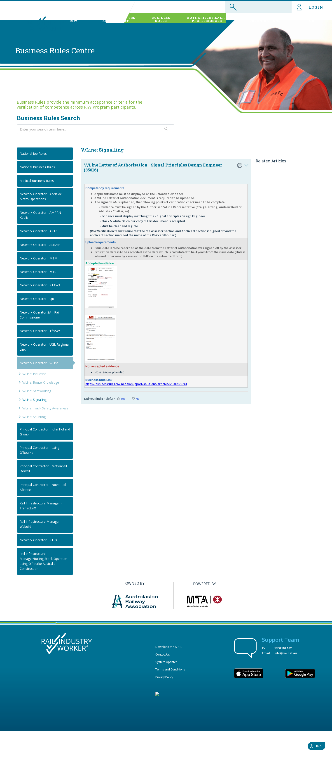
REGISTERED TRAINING (265, 19)
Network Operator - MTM (38, 258)
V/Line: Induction (34, 374)
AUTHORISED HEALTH (207, 19)
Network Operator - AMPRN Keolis (40, 215)
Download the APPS (168, 647)
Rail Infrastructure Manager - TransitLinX (41, 505)
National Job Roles (33, 153)
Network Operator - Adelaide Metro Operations (41, 196)
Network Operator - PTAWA (40, 285)
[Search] (166, 129)
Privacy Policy (164, 677)
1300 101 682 (283, 648)
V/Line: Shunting (34, 417)
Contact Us (162, 654)
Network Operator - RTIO (38, 540)
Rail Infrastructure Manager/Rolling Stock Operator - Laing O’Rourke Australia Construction (44, 561)
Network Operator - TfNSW (40, 331)
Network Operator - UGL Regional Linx (44, 347)
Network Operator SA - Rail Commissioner (39, 314)
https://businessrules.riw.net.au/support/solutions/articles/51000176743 (136, 384)
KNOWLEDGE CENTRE (115, 19)
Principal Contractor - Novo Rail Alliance (43, 487)
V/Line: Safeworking (36, 391)
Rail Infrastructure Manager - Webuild (41, 524)
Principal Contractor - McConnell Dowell (43, 468)
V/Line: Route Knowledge (40, 382)
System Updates (166, 662)
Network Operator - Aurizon (40, 244)
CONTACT (311, 19)
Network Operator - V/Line (39, 363)
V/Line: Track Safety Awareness (45, 408)
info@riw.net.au (285, 653)
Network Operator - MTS (38, 272)
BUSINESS (161, 19)
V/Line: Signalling (34, 399)
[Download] (157, 329)
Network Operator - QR (37, 299)
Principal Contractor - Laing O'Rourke (39, 450)
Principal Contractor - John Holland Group (45, 431)
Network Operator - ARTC (39, 231)
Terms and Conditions (170, 669)
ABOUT (73, 19)
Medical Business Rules (37, 180)
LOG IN (316, 7)
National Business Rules (37, 167)
